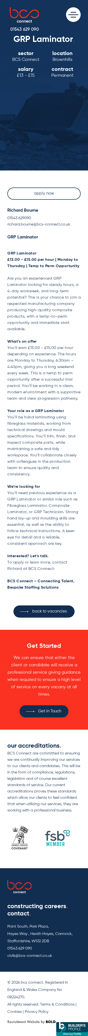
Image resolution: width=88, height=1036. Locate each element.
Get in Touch (49, 711)
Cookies (14, 1012)
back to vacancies (49, 611)
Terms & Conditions (57, 1005)
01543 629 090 (24, 29)
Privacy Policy (36, 1012)
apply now (44, 193)
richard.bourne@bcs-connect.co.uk (38, 224)
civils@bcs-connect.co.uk (29, 956)
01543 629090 (19, 218)
